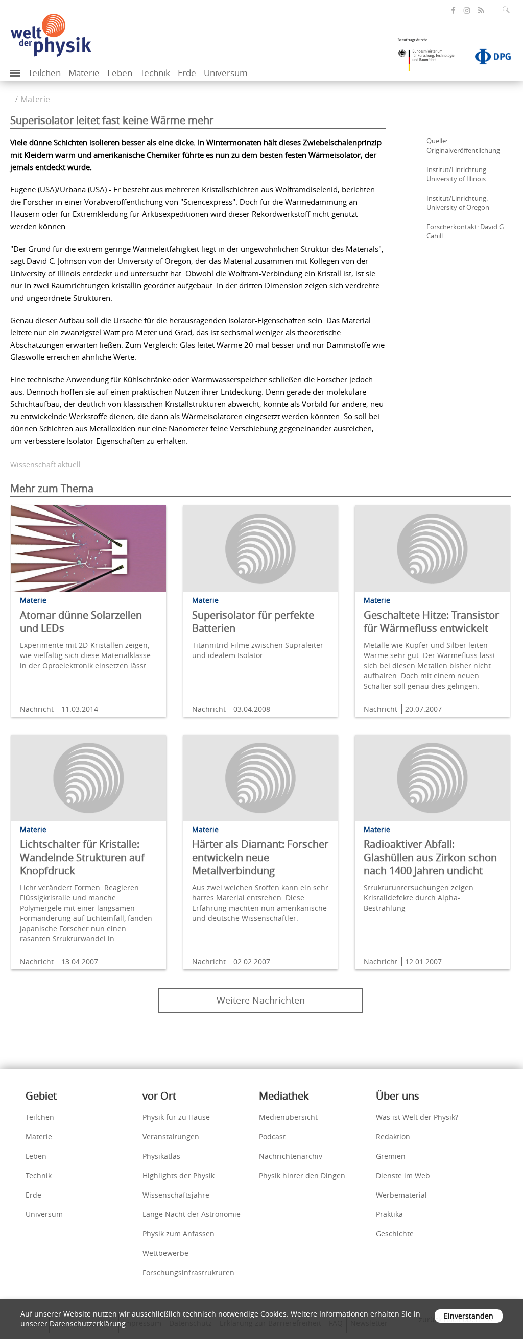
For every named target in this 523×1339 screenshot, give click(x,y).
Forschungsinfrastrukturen (188, 1272)
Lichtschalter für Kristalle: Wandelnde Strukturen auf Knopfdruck (82, 857)
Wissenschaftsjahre (175, 1195)
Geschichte (395, 1233)
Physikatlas (161, 1156)
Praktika (389, 1214)
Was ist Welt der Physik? (417, 1117)
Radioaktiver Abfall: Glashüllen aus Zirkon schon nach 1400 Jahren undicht (430, 857)
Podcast (272, 1136)
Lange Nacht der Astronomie (191, 1214)
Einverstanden (468, 1316)
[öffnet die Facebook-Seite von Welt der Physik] (453, 10)
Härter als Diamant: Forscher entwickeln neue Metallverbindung (260, 857)
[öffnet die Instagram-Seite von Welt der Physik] (466, 10)
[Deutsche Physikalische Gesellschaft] (488, 58)
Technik (155, 73)
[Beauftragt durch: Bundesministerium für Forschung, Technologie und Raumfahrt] (430, 58)
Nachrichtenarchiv (290, 1156)
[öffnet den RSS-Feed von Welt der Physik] (481, 10)
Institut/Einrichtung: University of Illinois (457, 174)
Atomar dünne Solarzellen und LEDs (81, 621)
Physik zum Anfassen (178, 1233)
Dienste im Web (403, 1175)
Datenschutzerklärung (88, 1323)
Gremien (391, 1156)
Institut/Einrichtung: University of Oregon (457, 202)
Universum (226, 73)
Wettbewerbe (165, 1253)
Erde (187, 73)
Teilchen (44, 73)
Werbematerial (401, 1195)
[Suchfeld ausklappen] (508, 9)
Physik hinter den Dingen (302, 1175)
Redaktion (393, 1136)
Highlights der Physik (178, 1175)
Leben (119, 73)
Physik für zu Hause (176, 1117)
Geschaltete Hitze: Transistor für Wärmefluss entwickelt (431, 621)
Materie (84, 73)
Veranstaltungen (170, 1136)
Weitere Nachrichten (261, 1000)
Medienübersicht (288, 1117)
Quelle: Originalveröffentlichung (463, 145)
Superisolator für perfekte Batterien (253, 621)
